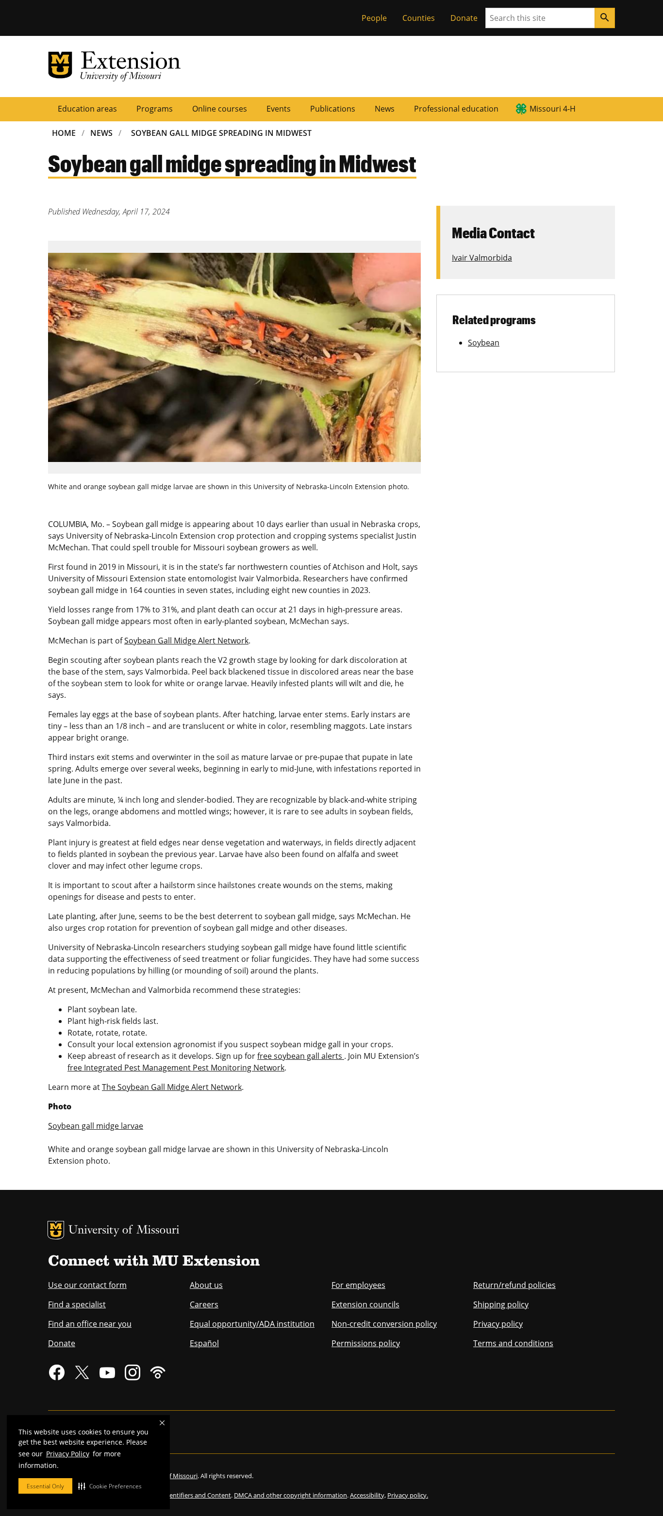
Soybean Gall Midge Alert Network (186, 640)
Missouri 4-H (553, 108)
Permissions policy (366, 1343)
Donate (464, 18)
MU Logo (56, 1230)
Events (278, 108)
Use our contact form (87, 1285)
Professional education (456, 108)
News (385, 108)
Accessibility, (368, 1495)
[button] (110, 1486)
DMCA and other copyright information (290, 1495)
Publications (332, 108)
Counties (418, 18)
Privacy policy (498, 1323)
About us (206, 1285)
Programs (154, 108)
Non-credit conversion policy (384, 1323)
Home (64, 133)
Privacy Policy (67, 1453)
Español (204, 1343)
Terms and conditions (513, 1343)
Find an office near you (90, 1323)
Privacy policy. (407, 1495)
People (374, 18)
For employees (358, 1285)
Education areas (87, 108)
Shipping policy (501, 1304)
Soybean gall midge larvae (95, 1126)
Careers (204, 1304)
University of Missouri (124, 1230)
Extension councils (365, 1304)
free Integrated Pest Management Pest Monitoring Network (175, 1067)
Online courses (219, 108)
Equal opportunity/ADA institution (252, 1323)
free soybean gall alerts (300, 1056)
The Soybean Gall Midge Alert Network (172, 1087)
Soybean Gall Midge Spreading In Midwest (221, 133)
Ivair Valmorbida (482, 257)
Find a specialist (77, 1304)
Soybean (483, 342)
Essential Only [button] (45, 1486)
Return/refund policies (514, 1285)
